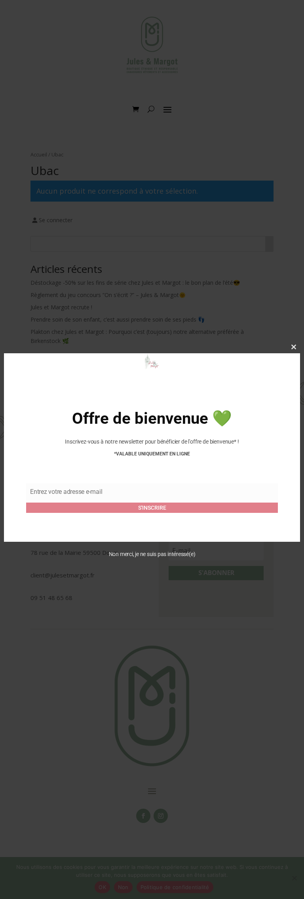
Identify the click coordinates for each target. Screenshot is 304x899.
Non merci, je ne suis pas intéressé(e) (152, 554)
